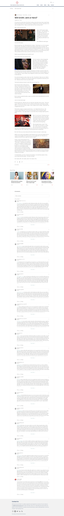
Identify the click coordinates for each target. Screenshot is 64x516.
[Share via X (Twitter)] (17, 161)
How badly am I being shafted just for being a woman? (47, 182)
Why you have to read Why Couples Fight (31, 182)
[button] (52, 8)
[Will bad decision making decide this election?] (17, 175)
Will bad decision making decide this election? (16, 182)
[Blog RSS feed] (22, 511)
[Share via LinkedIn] (19, 161)
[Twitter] (17, 511)
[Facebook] (15, 511)
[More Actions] (48, 201)
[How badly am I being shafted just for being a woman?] (47, 175)
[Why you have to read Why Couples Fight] (32, 175)
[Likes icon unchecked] (17, 212)
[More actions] (48, 15)
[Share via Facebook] (15, 161)
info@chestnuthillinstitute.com (18, 505)
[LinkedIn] (20, 511)
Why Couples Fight (18, 8)
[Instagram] (13, 511)
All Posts (11, 8)
